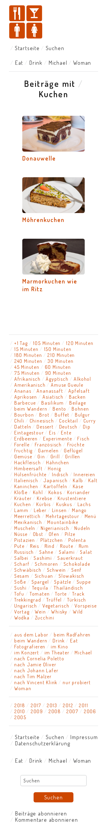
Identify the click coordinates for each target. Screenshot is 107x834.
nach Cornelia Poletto (39, 659)
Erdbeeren (26, 439)
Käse (78, 486)
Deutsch (68, 427)
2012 (68, 705)
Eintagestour (29, 433)
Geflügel (73, 451)
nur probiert (77, 682)
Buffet (62, 415)
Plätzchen (51, 540)
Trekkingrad (27, 600)
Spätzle (62, 582)
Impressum (84, 737)
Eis (52, 433)
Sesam (21, 576)
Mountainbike (62, 522)
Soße (20, 582)
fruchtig (23, 451)
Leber (40, 510)
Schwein (56, 570)
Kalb (78, 480)
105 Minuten (47, 343)
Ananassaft (50, 391)
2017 (36, 705)
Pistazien (24, 540)
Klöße (21, 492)
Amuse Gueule (67, 385)
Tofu (19, 594)
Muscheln (24, 528)
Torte (61, 594)
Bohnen (80, 409)
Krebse (44, 498)
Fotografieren (29, 647)
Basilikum (52, 403)
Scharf (22, 564)
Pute (19, 546)
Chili (19, 421)
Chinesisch (42, 421)
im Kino (59, 647)
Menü (91, 516)
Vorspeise (86, 606)
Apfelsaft (79, 391)
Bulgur (82, 415)
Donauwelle (39, 158)
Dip (86, 427)
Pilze (70, 534)
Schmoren (46, 564)
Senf (76, 570)
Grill (55, 457)
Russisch (24, 552)
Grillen (72, 457)
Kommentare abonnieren (46, 819)
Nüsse (21, 534)
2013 (52, 705)
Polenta (77, 540)
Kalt (92, 480)
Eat (19, 62)
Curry (90, 421)
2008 (54, 711)
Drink (36, 62)
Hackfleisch (27, 462)
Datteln (23, 427)
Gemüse (23, 457)
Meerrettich (27, 516)
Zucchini (44, 618)
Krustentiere (72, 498)
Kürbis (43, 504)
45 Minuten (27, 367)
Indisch (60, 474)
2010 (19, 711)
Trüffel (54, 600)
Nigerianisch (55, 528)
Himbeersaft (28, 468)
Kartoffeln (55, 486)
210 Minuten (61, 355)
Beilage (77, 403)
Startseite (27, 48)
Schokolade (77, 564)
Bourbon (24, 415)
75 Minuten (27, 373)
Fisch (83, 439)
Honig (54, 468)
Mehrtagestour (62, 516)
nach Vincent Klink (35, 682)
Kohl (38, 492)
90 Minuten (58, 373)
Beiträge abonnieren (41, 813)
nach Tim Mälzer (33, 676)
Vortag (22, 612)
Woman (82, 62)
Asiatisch (53, 397)
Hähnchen (57, 462)
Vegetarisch (56, 606)
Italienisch (26, 480)
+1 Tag (21, 343)
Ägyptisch (57, 379)
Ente (66, 433)
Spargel (40, 582)
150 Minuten (58, 349)
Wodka (22, 618)
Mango (79, 510)
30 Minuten (60, 361)
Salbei (21, 558)
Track (78, 594)
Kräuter (23, 498)
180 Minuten (28, 355)
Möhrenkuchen (43, 219)
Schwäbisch (28, 570)
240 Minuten (28, 361)
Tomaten (40, 594)
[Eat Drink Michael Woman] (53, 22)
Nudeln (82, 528)
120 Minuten (80, 343)
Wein (40, 612)
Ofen (54, 534)
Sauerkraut (70, 558)
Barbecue (25, 403)
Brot (44, 415)
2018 (19, 705)
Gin (41, 457)
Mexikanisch (28, 522)
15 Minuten (26, 349)
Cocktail (68, 421)
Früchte (76, 445)
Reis (34, 546)
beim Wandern (31, 409)
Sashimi (43, 558)
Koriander (78, 492)
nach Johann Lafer (36, 670)
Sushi (20, 588)
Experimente (57, 439)
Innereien (84, 474)
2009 (37, 711)
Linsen (59, 510)
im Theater (57, 653)
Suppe (84, 582)
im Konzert (26, 653)
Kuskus (64, 504)
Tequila (40, 588)
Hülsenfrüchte (30, 474)
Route (66, 546)
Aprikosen (25, 397)
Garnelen (48, 451)
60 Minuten (58, 367)
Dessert (45, 427)
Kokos (55, 492)
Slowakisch (71, 576)
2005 (20, 717)
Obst (38, 534)
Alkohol (82, 379)
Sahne (46, 552)
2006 (90, 711)
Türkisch (76, 600)
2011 (83, 705)
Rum (84, 546)
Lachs (84, 504)
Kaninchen (26, 486)
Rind (50, 546)
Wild (78, 612)
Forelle (22, 445)
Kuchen (22, 504)
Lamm (21, 510)
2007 (72, 711)
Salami (67, 552)
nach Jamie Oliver (35, 664)
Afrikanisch (27, 379)
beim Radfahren (72, 635)
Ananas (23, 391)
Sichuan (44, 576)
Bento (59, 409)
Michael (57, 62)
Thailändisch (68, 588)
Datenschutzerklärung (42, 743)
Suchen (55, 48)
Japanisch (55, 480)
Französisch (48, 445)
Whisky (59, 612)
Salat (86, 552)
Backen (77, 397)
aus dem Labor (31, 635)
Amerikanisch (30, 385)
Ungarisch (25, 606)
